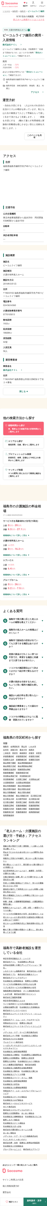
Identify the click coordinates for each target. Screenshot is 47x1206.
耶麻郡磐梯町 (8, 773)
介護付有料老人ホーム (15, 30)
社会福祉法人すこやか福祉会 (15, 1097)
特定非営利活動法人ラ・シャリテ (17, 959)
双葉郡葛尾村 (21, 812)
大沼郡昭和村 (8, 783)
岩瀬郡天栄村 (34, 760)
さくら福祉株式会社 (31, 991)
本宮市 (39, 753)
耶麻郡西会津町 (24, 769)
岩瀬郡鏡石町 (21, 760)
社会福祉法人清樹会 (11, 1055)
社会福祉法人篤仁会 (29, 1071)
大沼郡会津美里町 (23, 783)
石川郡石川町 (36, 796)
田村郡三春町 (21, 802)
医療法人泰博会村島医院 (30, 1143)
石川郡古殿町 (8, 802)
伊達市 (31, 753)
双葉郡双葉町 (34, 809)
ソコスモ (6, 11)
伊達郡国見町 (21, 756)
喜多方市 (23, 750)
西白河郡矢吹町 (24, 789)
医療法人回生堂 (27, 1058)
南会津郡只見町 (9, 766)
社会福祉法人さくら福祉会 (14, 1123)
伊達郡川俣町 (34, 756)
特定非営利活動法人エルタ (14, 1001)
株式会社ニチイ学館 (11, 1036)
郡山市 (24, 747)
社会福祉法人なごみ (33, 1117)
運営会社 (7, 1192)
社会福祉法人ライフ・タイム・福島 (17, 1078)
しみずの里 (7, 994)
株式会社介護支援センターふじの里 (17, 1130)
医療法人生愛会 (31, 981)
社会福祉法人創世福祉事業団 (15, 1051)
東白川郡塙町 (8, 796)
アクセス (35, 92)
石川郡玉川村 (8, 799)
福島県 (15, 11)
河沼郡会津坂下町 (10, 776)
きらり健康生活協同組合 (13, 1065)
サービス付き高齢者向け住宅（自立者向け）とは (23, 914)
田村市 (15, 753)
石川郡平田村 (21, 799)
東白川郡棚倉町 (9, 792)
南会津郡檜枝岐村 (25, 763)
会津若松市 (15, 747)
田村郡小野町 (34, 802)
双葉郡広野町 (8, 806)
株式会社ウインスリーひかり (15, 1010)
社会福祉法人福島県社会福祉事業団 (17, 1068)
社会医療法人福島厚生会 (31, 1055)
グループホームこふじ (12, 1149)
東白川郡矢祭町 (24, 792)
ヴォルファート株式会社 (13, 1042)
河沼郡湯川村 (25, 776)
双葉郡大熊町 (21, 809)
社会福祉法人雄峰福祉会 (13, 1117)
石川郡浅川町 (34, 799)
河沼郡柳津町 (8, 779)
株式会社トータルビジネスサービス (17, 1103)
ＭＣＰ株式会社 (9, 1107)
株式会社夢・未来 (10, 1143)
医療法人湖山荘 (26, 1023)
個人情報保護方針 (11, 1186)
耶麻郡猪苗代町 (22, 773)
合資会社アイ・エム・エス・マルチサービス (21, 1020)
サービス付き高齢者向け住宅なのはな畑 (19, 984)
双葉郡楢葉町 (21, 806)
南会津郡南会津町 (25, 766)
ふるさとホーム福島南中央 (14, 971)
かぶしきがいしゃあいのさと (15, 1139)
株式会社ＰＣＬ (10, 44)
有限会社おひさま (10, 1023)
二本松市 (6, 753)
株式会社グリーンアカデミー (15, 978)
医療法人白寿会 (9, 1061)
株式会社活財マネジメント (25, 994)
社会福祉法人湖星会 (29, 1036)
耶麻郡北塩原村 (9, 769)
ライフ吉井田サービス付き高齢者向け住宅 (20, 1004)
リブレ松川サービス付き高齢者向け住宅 (19, 988)
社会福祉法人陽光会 (11, 1071)
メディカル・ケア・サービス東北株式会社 (20, 1032)
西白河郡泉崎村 (24, 786)
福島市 (23, 11)
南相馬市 (23, 753)
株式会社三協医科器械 (12, 997)
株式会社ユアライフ (31, 1149)
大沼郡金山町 (34, 779)
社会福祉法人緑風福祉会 (13, 981)
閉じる (22, 391)
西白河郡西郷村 (9, 786)
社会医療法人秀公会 (26, 962)
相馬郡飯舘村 (8, 815)
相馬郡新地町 (34, 812)
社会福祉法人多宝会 (11, 1084)
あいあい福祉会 (27, 1113)
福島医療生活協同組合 (12, 991)
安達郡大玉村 (8, 760)
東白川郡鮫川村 (22, 796)
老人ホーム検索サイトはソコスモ (28, 19)
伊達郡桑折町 (8, 756)
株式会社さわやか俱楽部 (13, 1039)
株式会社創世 (30, 1065)
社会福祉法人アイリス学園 (14, 1074)
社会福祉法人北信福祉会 (30, 1007)
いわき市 (32, 747)
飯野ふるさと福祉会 (11, 1120)
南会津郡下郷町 (9, 763)
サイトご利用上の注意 (13, 1179)
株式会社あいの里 (34, 971)
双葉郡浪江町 (8, 812)
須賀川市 (14, 750)
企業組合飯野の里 (10, 1007)
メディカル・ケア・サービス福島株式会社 (20, 1136)
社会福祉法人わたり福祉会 (29, 1061)
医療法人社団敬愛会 (11, 1058)
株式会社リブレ (9, 974)
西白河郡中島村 (9, 789)
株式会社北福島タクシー (28, 974)
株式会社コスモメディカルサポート (17, 1110)
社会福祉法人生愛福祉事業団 (15, 1088)
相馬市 (31, 750)
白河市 (6, 750)
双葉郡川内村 (8, 809)
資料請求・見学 (34, 1201)
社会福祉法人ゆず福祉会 (13, 1100)
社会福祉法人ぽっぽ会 (12, 1126)
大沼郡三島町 (21, 779)
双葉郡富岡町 (34, 806)
